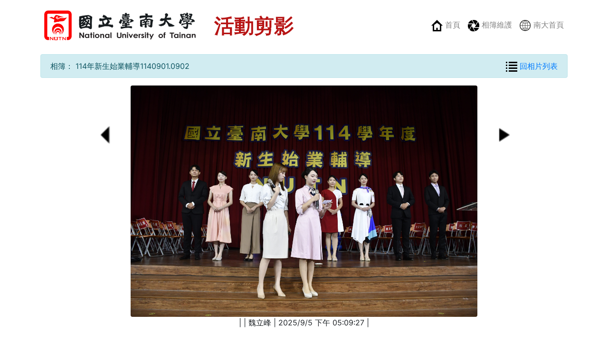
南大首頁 (547, 24)
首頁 (451, 24)
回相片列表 (537, 66)
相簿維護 (495, 24)
